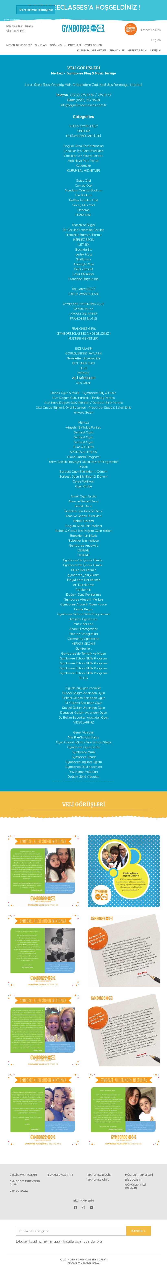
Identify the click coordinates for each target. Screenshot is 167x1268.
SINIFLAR (41, 45)
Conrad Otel (83, 185)
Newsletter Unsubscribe (83, 358)
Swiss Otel (83, 180)
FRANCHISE (117, 50)
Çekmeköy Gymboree (83, 639)
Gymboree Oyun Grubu (83, 747)
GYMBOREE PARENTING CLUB (83, 304)
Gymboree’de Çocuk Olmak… (83, 560)
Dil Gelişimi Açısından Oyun (83, 703)
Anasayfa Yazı (84, 264)
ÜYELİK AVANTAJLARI (83, 294)
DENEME (83, 550)
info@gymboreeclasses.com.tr (83, 105)
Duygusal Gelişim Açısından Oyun (83, 712)
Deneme (84, 210)
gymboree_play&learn (83, 575)
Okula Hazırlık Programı (83, 457)
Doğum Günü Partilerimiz (83, 594)
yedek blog (84, 254)
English (156, 40)
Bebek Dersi (83, 506)
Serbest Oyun (83, 432)
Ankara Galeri (83, 412)
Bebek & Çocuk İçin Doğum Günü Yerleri (83, 531)
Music (84, 467)
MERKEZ (83, 373)
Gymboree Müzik (84, 752)
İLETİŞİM (155, 50)
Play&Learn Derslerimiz (83, 580)
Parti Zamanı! (83, 269)
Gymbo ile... (84, 648)
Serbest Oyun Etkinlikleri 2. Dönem (83, 476)
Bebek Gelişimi (83, 521)
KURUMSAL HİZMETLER (92, 50)
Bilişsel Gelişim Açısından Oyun (83, 693)
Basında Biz (14, 25)
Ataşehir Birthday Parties (83, 427)
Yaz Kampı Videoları (83, 772)
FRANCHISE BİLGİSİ (83, 319)
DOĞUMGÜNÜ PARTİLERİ (65, 45)
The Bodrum (83, 195)
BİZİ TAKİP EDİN (83, 363)
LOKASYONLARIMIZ (83, 314)
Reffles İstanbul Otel (83, 200)
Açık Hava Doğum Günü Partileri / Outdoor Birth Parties (83, 403)
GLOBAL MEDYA (91, 1263)
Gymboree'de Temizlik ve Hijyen (83, 653)
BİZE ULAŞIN (83, 348)
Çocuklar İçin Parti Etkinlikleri (83, 151)
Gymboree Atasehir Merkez (83, 599)
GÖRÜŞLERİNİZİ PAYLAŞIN (83, 353)
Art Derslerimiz (83, 585)
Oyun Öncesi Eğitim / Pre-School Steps (83, 742)
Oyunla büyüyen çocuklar (83, 688)
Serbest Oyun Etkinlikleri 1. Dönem (83, 472)
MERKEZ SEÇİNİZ (84, 644)
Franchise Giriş (151, 30)
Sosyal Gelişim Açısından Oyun (83, 708)
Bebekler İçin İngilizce (83, 540)
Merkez (83, 422)
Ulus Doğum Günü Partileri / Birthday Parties (83, 398)
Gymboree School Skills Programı (84, 658)
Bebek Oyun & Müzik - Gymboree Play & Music (83, 393)
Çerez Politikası (83, 481)
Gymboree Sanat (83, 757)
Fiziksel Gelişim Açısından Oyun (83, 698)
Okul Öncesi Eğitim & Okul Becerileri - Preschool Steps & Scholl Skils (83, 408)
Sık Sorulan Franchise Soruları (83, 230)
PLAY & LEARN (84, 447)
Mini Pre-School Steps (83, 737)
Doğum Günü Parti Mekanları (84, 146)
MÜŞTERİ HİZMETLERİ (83, 338)
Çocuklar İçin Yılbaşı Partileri (83, 156)
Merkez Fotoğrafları (83, 634)
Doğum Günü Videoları (83, 777)
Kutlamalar (83, 166)
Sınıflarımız (83, 259)
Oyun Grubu (93, 45)
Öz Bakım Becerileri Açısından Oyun (83, 717)
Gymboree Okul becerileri (83, 767)
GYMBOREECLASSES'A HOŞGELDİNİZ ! (83, 333)
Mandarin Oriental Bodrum (83, 190)
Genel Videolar (83, 732)
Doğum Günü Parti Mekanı (83, 526)
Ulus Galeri (83, 383)
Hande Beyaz (83, 609)
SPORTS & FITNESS (83, 452)
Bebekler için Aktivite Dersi (83, 511)
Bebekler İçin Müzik (83, 536)
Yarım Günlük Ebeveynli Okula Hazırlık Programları (83, 462)
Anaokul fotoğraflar (83, 629)
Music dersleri (83, 624)
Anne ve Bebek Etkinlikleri (83, 516)
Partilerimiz (83, 590)
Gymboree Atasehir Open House (83, 604)
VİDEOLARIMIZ (15, 31)
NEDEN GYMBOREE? (19, 45)
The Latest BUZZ (83, 289)
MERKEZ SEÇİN (137, 50)
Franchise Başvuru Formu (83, 235)
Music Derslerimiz (83, 570)
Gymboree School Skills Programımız (83, 614)
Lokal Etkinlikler (83, 274)
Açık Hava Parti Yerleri (83, 161)
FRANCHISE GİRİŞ (83, 329)
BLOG (29, 25)
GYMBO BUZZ (83, 309)
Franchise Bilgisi (83, 225)
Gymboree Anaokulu (83, 545)
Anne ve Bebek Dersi (83, 501)
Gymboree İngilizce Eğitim (83, 762)
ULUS (83, 368)
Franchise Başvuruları (83, 279)
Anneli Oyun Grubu (84, 496)
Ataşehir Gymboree (83, 619)
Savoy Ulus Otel (83, 205)
